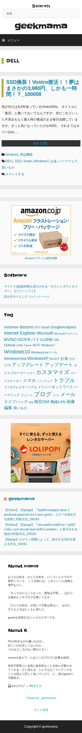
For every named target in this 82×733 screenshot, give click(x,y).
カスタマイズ (52, 372)
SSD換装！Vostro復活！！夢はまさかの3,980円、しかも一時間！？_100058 (42, 88)
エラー (31, 373)
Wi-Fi (36, 345)
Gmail (45, 327)
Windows (11, 154)
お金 (53, 161)
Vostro (27, 161)
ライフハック (16, 401)
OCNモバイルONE (35, 339)
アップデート (59, 364)
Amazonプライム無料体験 (41, 258)
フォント (27, 395)
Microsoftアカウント (66, 333)
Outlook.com (13, 345)
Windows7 (41, 161)
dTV (37, 327)
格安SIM (41, 401)
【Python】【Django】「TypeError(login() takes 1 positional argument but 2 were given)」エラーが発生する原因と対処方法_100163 (40, 514)
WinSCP (54, 358)
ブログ (43, 394)
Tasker (28, 345)
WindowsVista (15, 358)
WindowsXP (38, 358)
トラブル (64, 380)
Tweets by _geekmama (41, 697)
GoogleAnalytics (63, 327)
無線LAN (57, 401)
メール (68, 394)
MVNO (10, 339)
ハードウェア (67, 161)
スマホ (29, 380)
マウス (56, 395)
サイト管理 (41, 710)
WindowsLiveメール (44, 352)
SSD (18, 161)
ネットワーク (62, 387)
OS (56, 339)
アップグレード (28, 364)
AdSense (11, 327)
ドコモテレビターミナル (20, 387)
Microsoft (45, 333)
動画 (31, 402)
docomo (27, 327)
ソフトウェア (45, 381)
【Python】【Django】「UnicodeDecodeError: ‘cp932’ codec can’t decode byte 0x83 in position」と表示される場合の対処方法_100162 (40, 529)
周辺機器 (26, 154)
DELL (9, 161)
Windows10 (17, 351)
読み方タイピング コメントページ (27, 296)
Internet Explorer (20, 333)
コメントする (14, 174)
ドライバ (44, 387)
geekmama (41, 26)
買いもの (8, 167)
